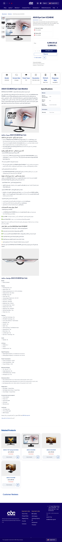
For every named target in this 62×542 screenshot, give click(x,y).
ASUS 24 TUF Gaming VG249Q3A (10, 449)
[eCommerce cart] (37, 3)
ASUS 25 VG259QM (11, 477)
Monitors (10, 14)
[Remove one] (35, 51)
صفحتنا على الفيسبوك (5, 418)
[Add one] (39, 51)
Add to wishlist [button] (38, 57)
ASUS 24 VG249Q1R (51, 449)
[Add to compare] (44, 57)
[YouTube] (12, 3)
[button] (4, 3)
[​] (7, 3)
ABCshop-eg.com (26, 415)
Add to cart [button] (50, 50)
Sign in (44, 3)
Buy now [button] (46, 54)
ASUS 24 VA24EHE (31, 449)
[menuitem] (5, 8)
